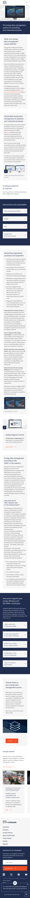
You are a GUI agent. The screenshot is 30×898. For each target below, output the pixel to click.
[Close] (27, 884)
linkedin (4, 875)
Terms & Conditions (6, 880)
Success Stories (7, 832)
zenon (8, 132)
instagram (11, 875)
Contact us (10, 741)
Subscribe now (9, 868)
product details (9, 447)
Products (5, 830)
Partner (5, 841)
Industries (6, 827)
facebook (19, 875)
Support (5, 844)
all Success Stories (7, 767)
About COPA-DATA (9, 835)
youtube (26, 875)
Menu (26, 2)
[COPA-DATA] (4, 2)
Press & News (7, 838)
